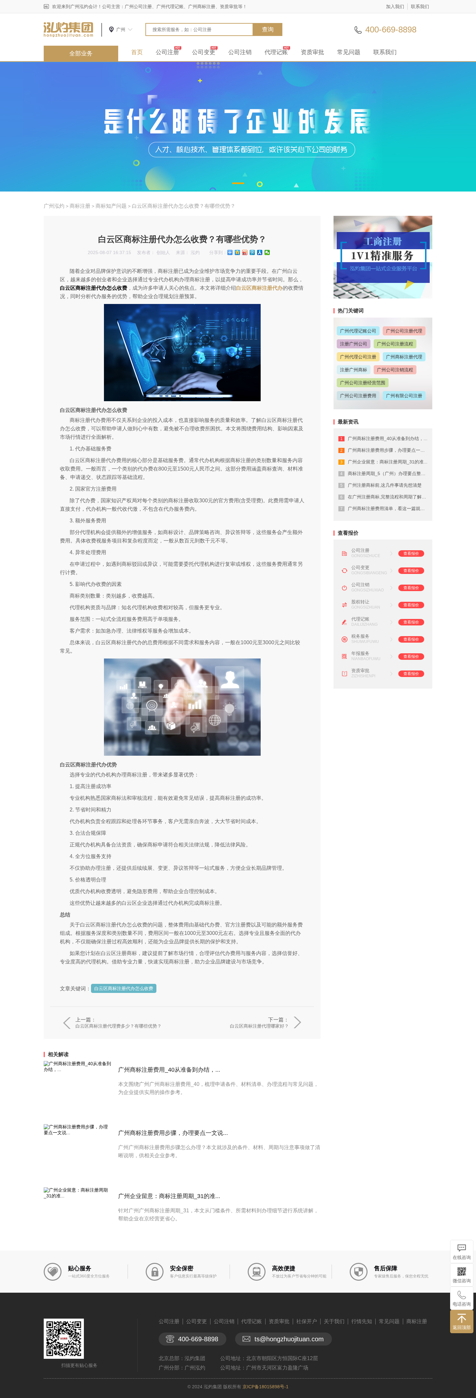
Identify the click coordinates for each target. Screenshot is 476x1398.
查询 (268, 29)
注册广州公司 (353, 343)
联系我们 (420, 6)
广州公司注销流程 (395, 369)
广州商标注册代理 (404, 356)
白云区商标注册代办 (259, 288)
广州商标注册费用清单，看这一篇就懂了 (388, 508)
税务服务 (360, 636)
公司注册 (167, 52)
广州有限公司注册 (404, 395)
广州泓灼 (54, 206)
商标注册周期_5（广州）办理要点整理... (388, 473)
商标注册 (80, 206)
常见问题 (348, 52)
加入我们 (395, 6)
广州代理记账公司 (358, 330)
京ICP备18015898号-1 (266, 1386)
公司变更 (203, 52)
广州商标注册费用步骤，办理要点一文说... (173, 1133)
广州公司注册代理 (404, 330)
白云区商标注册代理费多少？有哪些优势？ (118, 1026)
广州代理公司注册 (358, 356)
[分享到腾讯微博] (252, 252)
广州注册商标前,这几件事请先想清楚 (385, 485)
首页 (137, 52)
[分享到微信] (267, 252)
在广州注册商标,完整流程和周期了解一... (389, 496)
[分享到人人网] (260, 252)
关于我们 (334, 1321)
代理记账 (276, 52)
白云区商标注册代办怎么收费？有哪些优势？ (183, 206)
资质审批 (312, 52)
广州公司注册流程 (395, 343)
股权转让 (360, 601)
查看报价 (411, 553)
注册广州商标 (353, 369)
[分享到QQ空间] (237, 252)
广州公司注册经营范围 (362, 382)
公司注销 (240, 52)
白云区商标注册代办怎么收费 (123, 988)
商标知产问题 (111, 206)
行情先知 (361, 1321)
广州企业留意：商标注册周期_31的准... (169, 1196)
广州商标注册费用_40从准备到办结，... (169, 1069)
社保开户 (306, 1321)
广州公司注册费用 (358, 395)
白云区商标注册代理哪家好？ (259, 1026)
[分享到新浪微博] (245, 252)
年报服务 (360, 653)
